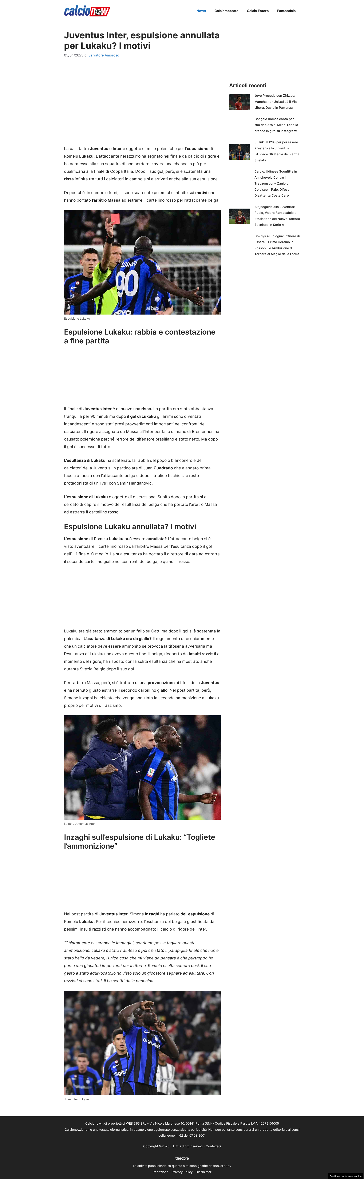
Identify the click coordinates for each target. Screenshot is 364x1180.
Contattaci (213, 1146)
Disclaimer (203, 1172)
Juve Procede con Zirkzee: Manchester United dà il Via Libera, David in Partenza (275, 102)
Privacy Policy (182, 1172)
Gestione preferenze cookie (346, 1176)
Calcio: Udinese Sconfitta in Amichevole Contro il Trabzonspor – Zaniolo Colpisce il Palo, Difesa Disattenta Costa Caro (275, 183)
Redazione (161, 1172)
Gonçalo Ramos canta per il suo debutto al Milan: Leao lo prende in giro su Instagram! (276, 125)
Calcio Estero (258, 11)
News (201, 11)
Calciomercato (226, 11)
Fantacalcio (286, 11)
